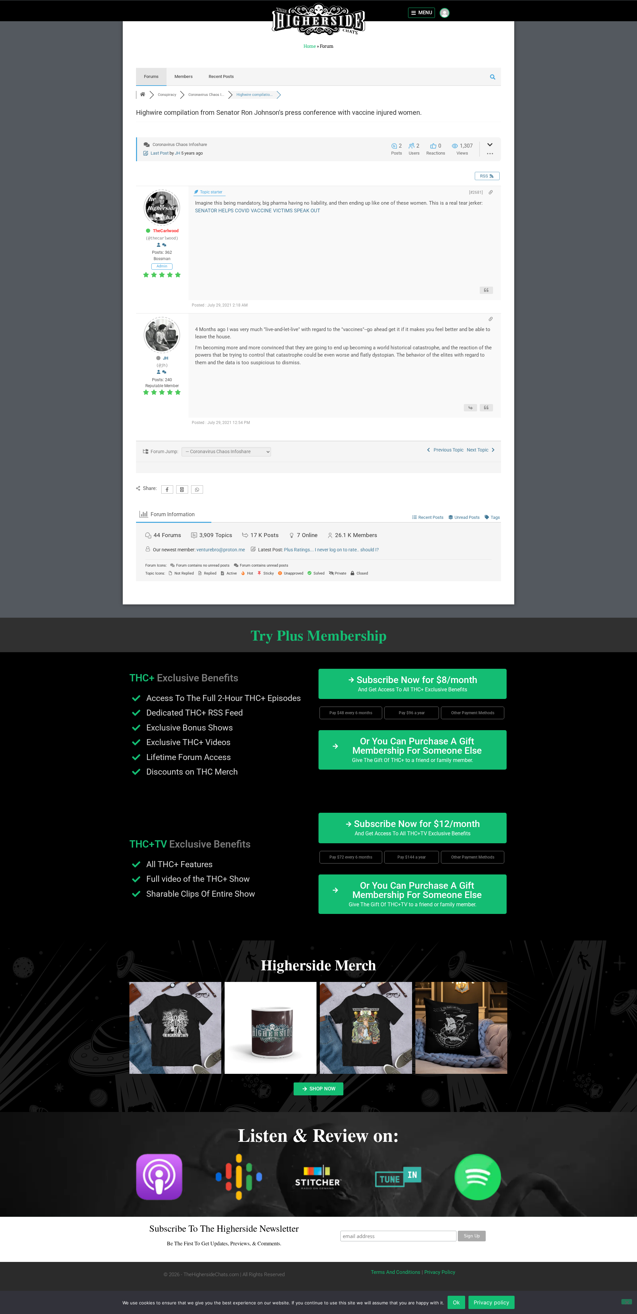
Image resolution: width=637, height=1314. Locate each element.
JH (177, 153)
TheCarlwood (165, 230)
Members (184, 76)
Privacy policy (491, 1302)
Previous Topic (447, 449)
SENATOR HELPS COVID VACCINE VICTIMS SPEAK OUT (257, 211)
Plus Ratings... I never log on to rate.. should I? (331, 549)
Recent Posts (221, 76)
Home (310, 46)
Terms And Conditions (395, 1272)
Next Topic (478, 449)
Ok (456, 1302)
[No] (626, 1301)
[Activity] (164, 245)
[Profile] (158, 245)
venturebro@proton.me (220, 549)
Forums (151, 76)
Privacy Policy (439, 1272)
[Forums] (143, 95)
